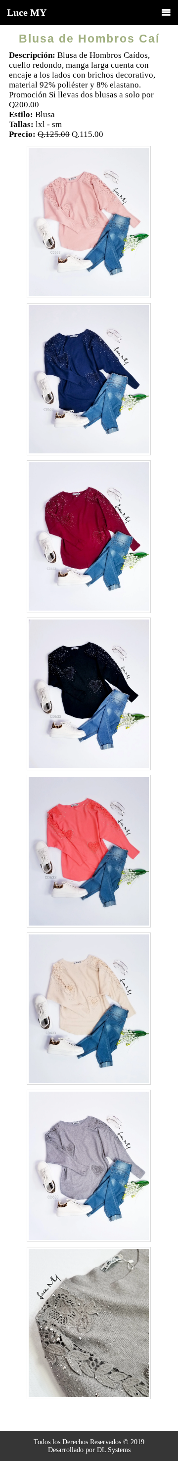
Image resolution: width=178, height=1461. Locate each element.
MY (26, 12)
